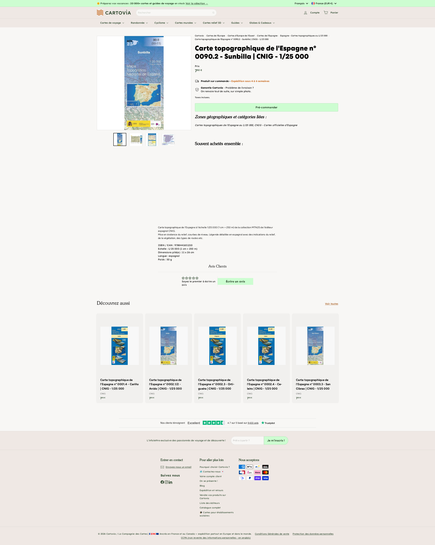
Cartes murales (184, 22)
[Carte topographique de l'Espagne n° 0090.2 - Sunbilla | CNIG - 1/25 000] (266, 165)
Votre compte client (211, 476)
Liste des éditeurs (210, 503)
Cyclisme (160, 22)
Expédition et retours (211, 490)
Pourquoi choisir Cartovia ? (215, 467)
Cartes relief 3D (212, 22)
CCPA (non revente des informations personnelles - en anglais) (216, 537)
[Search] (213, 12)
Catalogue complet (210, 507)
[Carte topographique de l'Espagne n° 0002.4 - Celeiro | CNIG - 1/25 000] (266, 358)
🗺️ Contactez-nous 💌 (212, 471)
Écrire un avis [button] (235, 281)
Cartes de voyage (110, 22)
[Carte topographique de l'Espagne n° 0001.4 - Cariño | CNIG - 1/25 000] (119, 358)
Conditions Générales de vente (272, 533)
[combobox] (301, 3)
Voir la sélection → (197, 3)
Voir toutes (331, 303)
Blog (202, 485)
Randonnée (138, 22)
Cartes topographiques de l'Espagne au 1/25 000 (224, 125)
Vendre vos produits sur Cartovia (213, 497)
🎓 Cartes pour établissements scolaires (216, 514)
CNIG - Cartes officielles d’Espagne (276, 125)
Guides (235, 22)
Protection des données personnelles (313, 533)
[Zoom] (144, 83)
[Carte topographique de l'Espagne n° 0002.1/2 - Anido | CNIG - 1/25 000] (168, 358)
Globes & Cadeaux (260, 22)
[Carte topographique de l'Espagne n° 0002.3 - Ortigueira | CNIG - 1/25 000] (217, 358)
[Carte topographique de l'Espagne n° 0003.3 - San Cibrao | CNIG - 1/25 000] (315, 358)
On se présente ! (209, 481)
